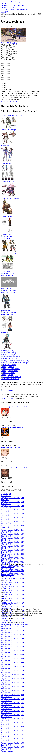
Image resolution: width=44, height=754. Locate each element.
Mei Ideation (5, 332)
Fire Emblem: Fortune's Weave (12, 603)
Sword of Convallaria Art (10, 579)
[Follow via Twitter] (2, 607)
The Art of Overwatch (9, 101)
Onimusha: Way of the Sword (11, 583)
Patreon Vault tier (8, 398)
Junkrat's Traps (6, 234)
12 (18, 115)
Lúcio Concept (6, 238)
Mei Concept (5, 310)
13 (21, 115)
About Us (4, 627)
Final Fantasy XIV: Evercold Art (12, 571)
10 (14, 115)
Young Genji (5, 145)
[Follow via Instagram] (1, 607)
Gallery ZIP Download (9, 43)
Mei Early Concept (7, 351)
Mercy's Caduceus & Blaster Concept (14, 363)
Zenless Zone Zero (7, 575)
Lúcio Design (6, 271)
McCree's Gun (6, 288)
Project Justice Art (7, 587)
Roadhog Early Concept (9, 371)
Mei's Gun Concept (8, 355)
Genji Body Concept (8, 130)
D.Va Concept (6, 163)
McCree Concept (7, 275)
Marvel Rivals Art (7, 567)
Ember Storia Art (7, 591)
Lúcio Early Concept (8, 253)
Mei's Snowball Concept (9, 359)
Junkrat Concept (7, 216)
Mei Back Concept (7, 314)
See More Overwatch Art (10, 379)
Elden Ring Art (6, 595)
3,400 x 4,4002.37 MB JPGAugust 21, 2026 (7, 496)
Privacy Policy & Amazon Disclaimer (14, 625)
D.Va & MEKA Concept (10, 198)
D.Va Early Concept (8, 182)
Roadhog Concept (7, 367)
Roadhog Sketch (7, 375)
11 (16, 115)
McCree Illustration (8, 292)
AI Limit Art (5, 599)
